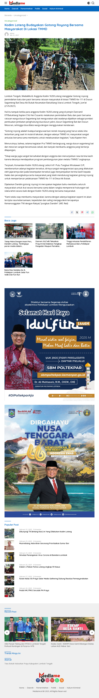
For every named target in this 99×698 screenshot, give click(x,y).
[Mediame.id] (17, 3)
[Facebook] (38, 680)
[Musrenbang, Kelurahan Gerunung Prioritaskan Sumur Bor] (9, 545)
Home (21, 688)
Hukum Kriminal (73, 688)
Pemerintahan (42, 688)
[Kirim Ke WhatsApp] (92, 212)
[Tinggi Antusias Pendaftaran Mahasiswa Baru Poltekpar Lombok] (80, 231)
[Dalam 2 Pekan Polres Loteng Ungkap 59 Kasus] (9, 569)
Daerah (30, 688)
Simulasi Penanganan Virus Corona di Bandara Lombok (43, 555)
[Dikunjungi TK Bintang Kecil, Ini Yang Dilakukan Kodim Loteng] (9, 533)
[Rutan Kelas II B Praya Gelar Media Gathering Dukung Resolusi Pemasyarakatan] (9, 580)
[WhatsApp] (57, 680)
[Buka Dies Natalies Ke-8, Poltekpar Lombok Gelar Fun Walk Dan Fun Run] (18, 260)
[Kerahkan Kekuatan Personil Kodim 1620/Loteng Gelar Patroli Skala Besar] (72, 629)
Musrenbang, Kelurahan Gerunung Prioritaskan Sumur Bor (44, 543)
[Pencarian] (93, 3)
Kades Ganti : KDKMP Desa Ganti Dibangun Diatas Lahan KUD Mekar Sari (26, 645)
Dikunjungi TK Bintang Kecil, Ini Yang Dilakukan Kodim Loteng (45, 531)
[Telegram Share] (87, 212)
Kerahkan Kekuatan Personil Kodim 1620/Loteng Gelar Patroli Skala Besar (72, 645)
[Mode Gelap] (88, 3)
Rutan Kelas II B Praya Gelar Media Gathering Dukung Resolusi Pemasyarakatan (53, 578)
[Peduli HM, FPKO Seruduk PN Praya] (9, 592)
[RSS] (62, 680)
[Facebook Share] (72, 212)
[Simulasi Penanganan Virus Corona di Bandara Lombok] (9, 557)
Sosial (61, 688)
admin (12, 33)
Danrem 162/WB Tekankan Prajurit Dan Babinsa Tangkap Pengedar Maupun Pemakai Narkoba (49, 243)
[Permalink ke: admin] (7, 34)
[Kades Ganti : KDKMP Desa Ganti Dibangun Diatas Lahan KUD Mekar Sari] (26, 629)
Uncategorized (11, 21)
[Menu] (6, 3)
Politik (53, 688)
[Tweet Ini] (77, 212)
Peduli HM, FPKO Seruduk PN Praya (34, 590)
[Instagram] (47, 680)
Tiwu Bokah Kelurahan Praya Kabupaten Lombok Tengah (28, 663)
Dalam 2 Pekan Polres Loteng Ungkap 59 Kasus (39, 567)
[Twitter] (43, 680)
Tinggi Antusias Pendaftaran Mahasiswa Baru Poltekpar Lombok (79, 243)
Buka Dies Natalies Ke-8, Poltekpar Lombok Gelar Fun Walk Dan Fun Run (17, 272)
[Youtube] (52, 680)
